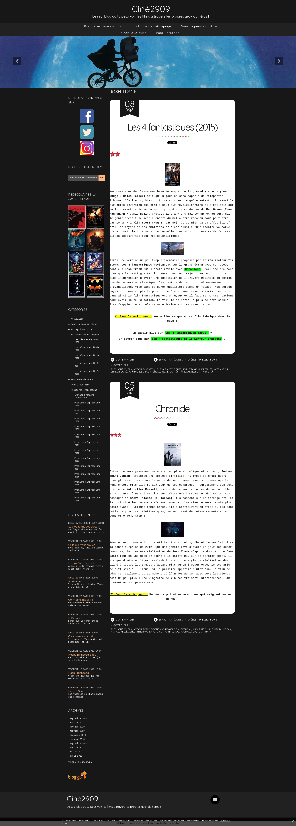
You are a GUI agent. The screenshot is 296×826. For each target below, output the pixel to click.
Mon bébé (74, 581)
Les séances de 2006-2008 (86, 341)
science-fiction (152, 629)
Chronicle (172, 409)
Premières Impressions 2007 (87, 412)
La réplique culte (133, 33)
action (137, 369)
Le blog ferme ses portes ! (84, 526)
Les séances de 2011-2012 (86, 356)
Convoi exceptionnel (80, 636)
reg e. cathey (170, 371)
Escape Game (76, 691)
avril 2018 (76, 756)
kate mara (220, 369)
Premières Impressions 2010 (87, 436)
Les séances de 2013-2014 (86, 364)
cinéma (122, 369)
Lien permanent (124, 359)
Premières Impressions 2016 (87, 483)
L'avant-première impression (84, 396)
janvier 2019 (77, 731)
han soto (207, 371)
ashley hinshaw (137, 631)
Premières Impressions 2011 (87, 443)
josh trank (190, 369)
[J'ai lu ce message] (293, 821)
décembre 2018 (78, 735)
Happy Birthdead (78, 672)
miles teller (205, 369)
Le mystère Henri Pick (81, 563)
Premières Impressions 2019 (87, 499)
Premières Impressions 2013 (87, 459)
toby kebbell (153, 371)
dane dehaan (183, 629)
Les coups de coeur (82, 379)
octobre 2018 (77, 739)
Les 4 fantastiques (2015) (172, 127)
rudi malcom (188, 631)
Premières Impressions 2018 (87, 491)
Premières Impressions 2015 (87, 475)
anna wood (172, 631)
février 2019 (77, 727)
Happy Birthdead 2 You (82, 654)
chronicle (168, 629)
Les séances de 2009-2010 (86, 348)
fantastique (150, 369)
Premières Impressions (102, 26)
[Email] (215, 799)
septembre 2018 (78, 743)
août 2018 (75, 747)
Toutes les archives (80, 762)
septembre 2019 (78, 718)
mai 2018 (75, 752)
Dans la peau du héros (199, 26)
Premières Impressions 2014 (87, 467)
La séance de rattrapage (151, 26)
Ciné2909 (151, 8)
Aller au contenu (15, 6)
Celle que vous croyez (81, 544)
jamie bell (138, 371)
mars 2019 (75, 722)
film (129, 369)
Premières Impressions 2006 (87, 404)
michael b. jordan (220, 629)
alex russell (200, 629)
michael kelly (119, 631)
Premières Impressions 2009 (87, 428)
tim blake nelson (189, 371)
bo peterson (156, 631)
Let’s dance (75, 618)
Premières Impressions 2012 (87, 451)
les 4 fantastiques (170, 369)
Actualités (77, 319)
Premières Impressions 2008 (87, 420)
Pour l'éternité (168, 33)
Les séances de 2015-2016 (86, 372)
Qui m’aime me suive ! (81, 599)
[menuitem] (102, 26)
